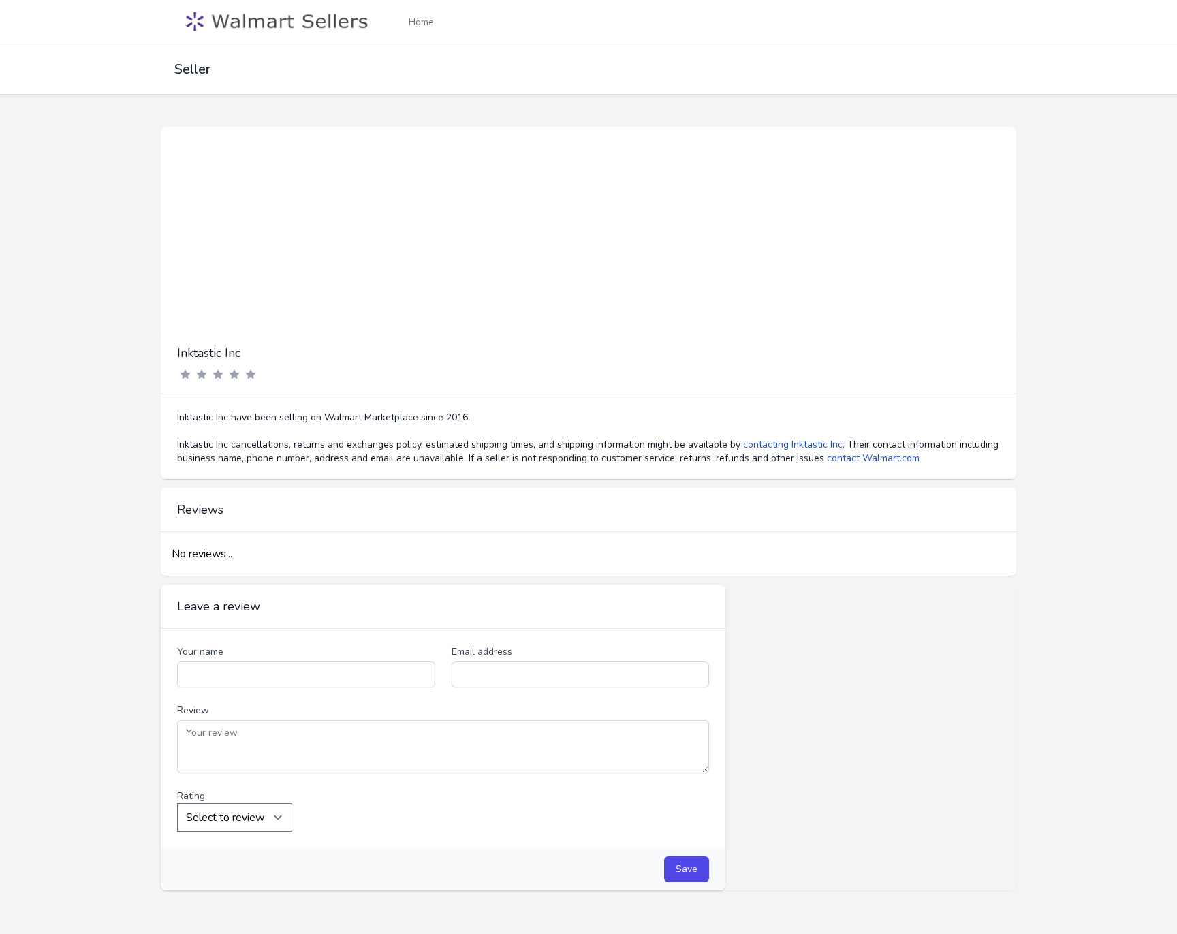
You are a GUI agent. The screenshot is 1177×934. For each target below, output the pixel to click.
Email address (482, 651)
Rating (191, 796)
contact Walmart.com (873, 458)
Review (193, 710)
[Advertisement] (588, 229)
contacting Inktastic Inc (793, 444)
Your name (200, 651)
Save (686, 868)
